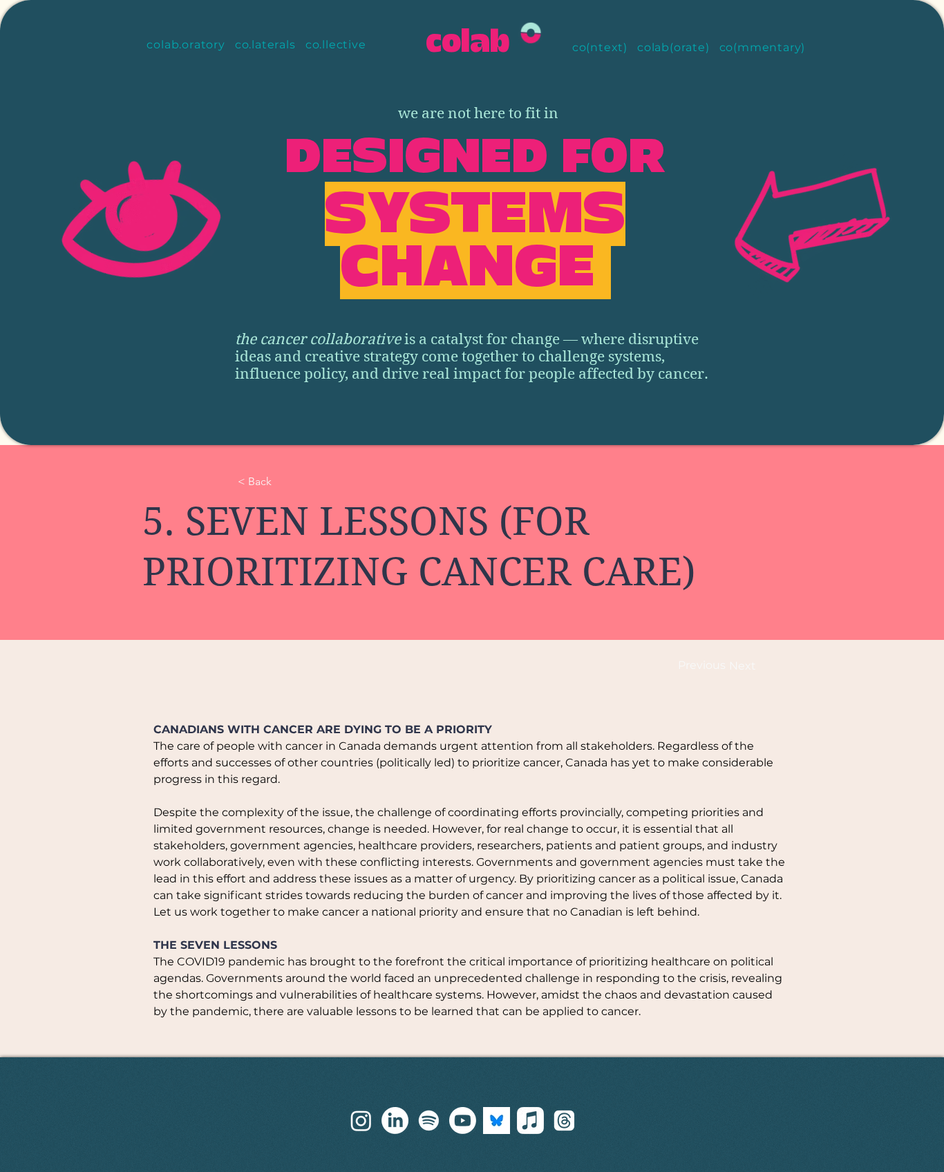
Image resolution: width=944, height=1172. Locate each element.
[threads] (361, 1120)
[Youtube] (462, 1120)
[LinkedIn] (394, 1120)
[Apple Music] (530, 1120)
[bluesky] (496, 1120)
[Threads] (564, 1120)
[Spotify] (428, 1120)
